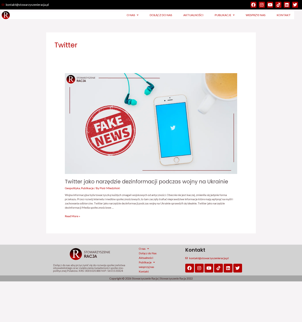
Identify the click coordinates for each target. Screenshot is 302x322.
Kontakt (284, 15)
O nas (131, 15)
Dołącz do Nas (161, 15)
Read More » (72, 216)
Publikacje (223, 15)
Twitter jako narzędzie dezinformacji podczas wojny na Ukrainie (146, 181)
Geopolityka (72, 188)
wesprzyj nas (255, 15)
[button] (132, 15)
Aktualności (193, 15)
